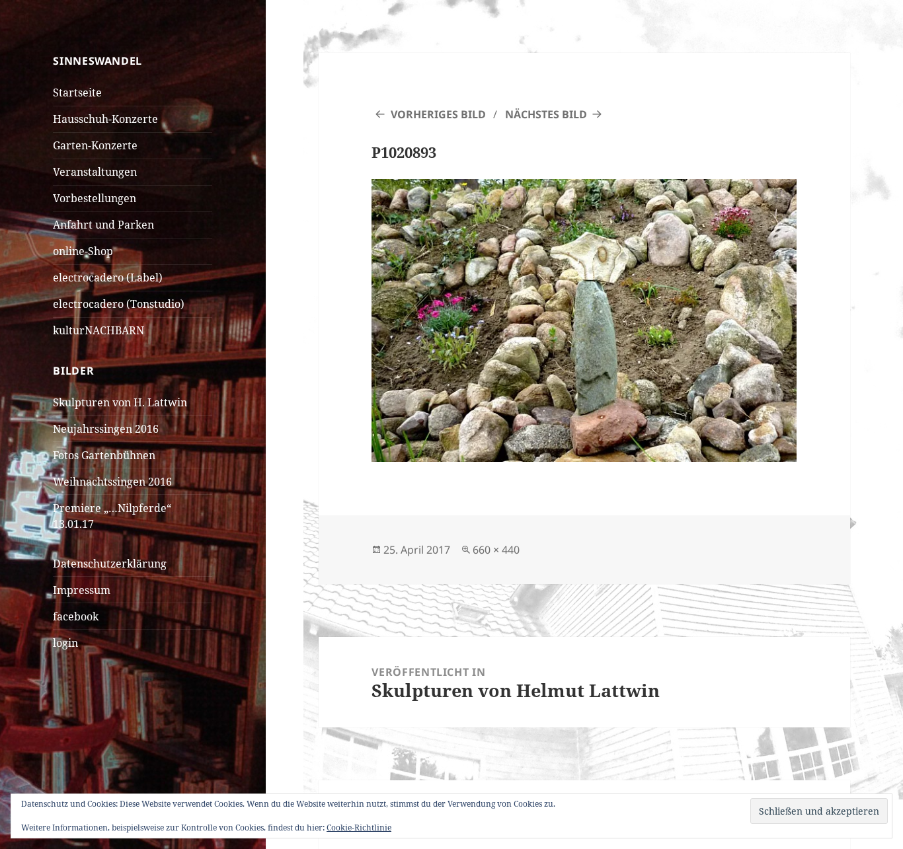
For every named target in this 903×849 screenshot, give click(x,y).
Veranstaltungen (95, 172)
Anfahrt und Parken (103, 224)
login (65, 643)
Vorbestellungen (94, 198)
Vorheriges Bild (438, 114)
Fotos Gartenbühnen (104, 455)
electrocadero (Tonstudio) (118, 304)
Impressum (81, 590)
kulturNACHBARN (98, 330)
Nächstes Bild (546, 114)
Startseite (77, 92)
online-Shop (83, 251)
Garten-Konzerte (95, 145)
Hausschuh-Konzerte (105, 119)
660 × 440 (496, 549)
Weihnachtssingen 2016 (112, 481)
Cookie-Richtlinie (359, 827)
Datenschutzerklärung (110, 563)
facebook (75, 616)
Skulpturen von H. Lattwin (120, 402)
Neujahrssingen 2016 (106, 429)
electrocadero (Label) (108, 277)
